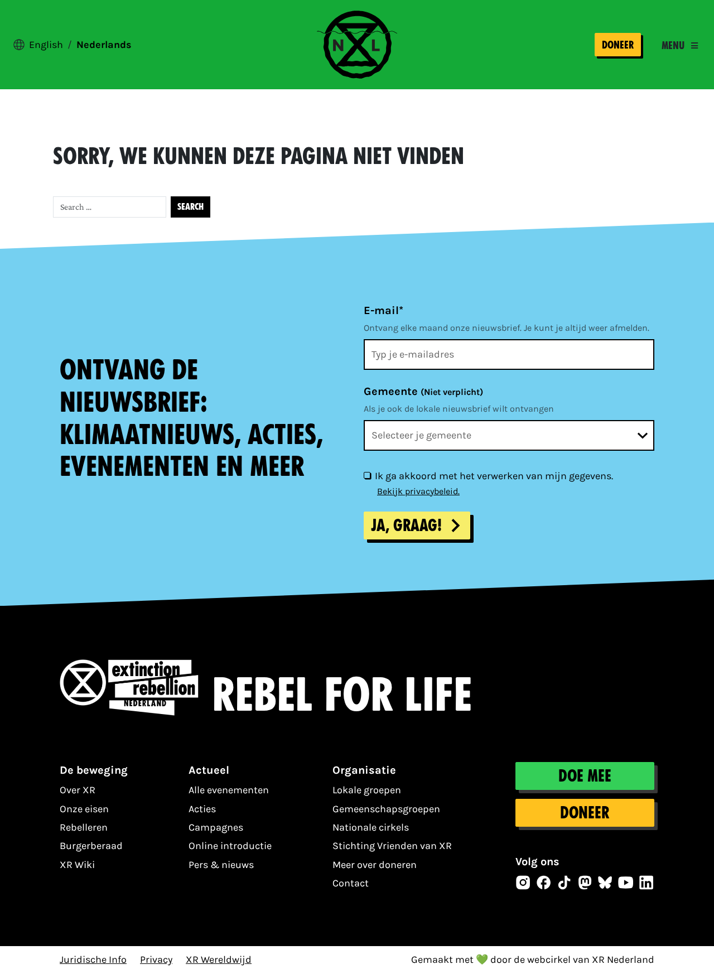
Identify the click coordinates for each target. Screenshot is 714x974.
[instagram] (523, 882)
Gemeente (423, 391)
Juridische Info (93, 959)
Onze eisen (84, 809)
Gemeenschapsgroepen (386, 809)
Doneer (618, 45)
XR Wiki (77, 865)
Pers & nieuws (221, 865)
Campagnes (216, 827)
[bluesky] (605, 882)
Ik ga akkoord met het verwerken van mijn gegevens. (494, 476)
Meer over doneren (374, 865)
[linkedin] (646, 882)
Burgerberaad (91, 846)
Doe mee (584, 775)
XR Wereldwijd (219, 959)
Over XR (77, 790)
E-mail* (383, 310)
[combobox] (509, 435)
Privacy (156, 959)
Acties (202, 809)
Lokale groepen (366, 790)
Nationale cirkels (370, 827)
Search (190, 206)
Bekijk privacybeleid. (418, 491)
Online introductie (230, 846)
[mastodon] (585, 882)
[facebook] (544, 882)
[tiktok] (564, 882)
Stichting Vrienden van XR (392, 846)
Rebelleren (84, 827)
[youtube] (626, 882)
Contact (350, 883)
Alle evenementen (229, 790)
